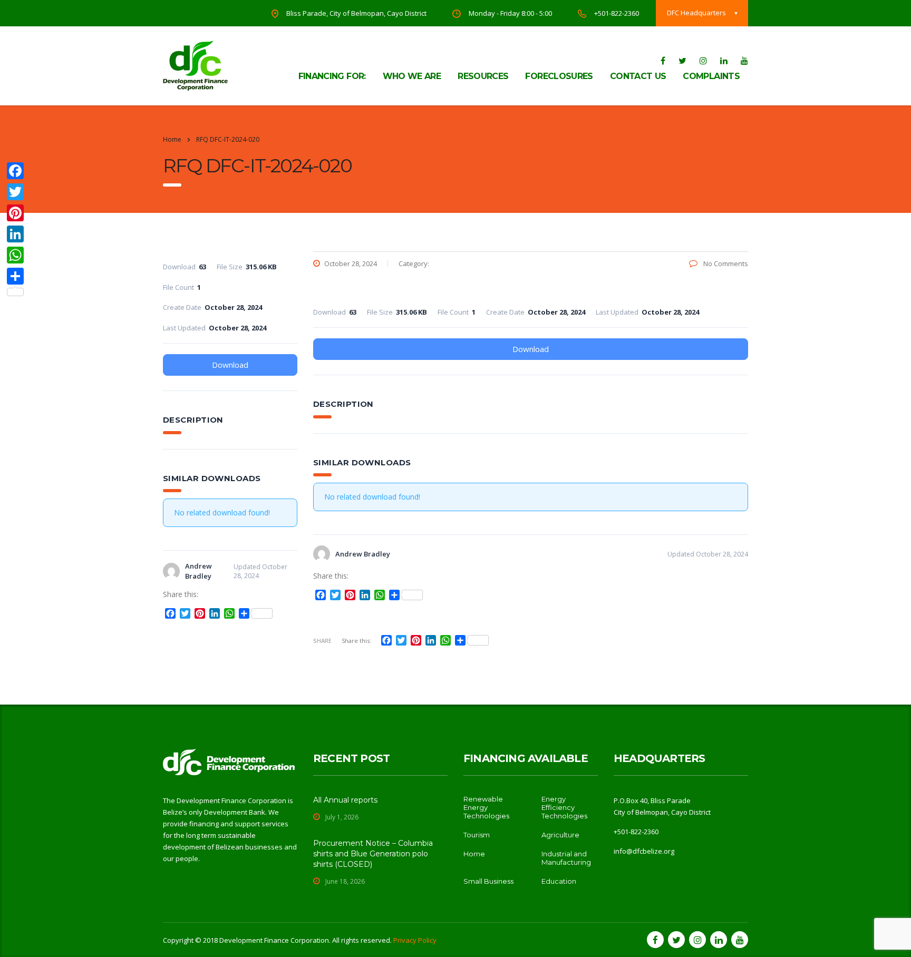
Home (172, 139)
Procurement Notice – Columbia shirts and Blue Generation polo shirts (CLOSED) (373, 853)
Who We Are (412, 76)
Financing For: (332, 76)
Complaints (711, 76)
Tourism (476, 835)
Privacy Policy (415, 940)
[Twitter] (15, 191)
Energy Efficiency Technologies (564, 807)
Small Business (488, 881)
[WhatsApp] (15, 255)
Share (322, 640)
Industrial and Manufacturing (566, 857)
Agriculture (560, 835)
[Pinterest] (15, 212)
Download (530, 349)
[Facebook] (15, 170)
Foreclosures (559, 76)
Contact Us (638, 76)
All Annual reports (345, 800)
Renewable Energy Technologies (486, 807)
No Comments (725, 263)
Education (558, 881)
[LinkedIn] (15, 234)
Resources (483, 76)
